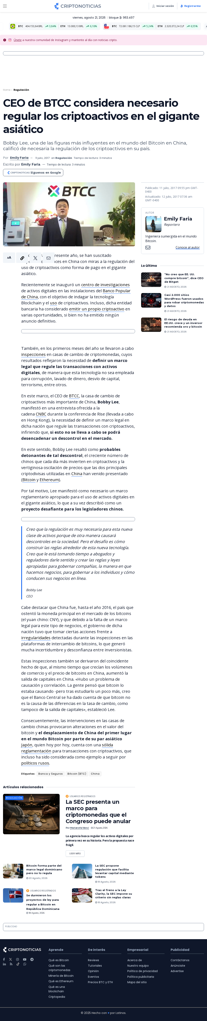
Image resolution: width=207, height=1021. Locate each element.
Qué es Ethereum (61, 981)
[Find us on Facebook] (4, 959)
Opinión (93, 971)
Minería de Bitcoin (61, 976)
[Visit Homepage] (77, 6)
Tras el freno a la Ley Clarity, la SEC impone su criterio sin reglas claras (113, 893)
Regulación (21, 90)
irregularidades (36, 637)
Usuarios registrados (82, 796)
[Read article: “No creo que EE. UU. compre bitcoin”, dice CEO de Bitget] (151, 279)
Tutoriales (95, 966)
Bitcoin (29, 479)
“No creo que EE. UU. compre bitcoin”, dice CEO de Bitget (184, 278)
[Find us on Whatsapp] (24, 964)
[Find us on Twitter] (10, 959)
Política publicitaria (140, 977)
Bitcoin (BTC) (77, 773)
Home (6, 90)
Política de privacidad (142, 971)
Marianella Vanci (79, 827)
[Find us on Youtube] (24, 959)
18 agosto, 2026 (106, 881)
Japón (26, 745)
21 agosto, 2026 (100, 827)
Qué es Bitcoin (59, 960)
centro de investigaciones (105, 284)
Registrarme (192, 6)
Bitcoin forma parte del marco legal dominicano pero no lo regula (44, 869)
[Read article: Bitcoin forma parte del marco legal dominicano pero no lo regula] (13, 871)
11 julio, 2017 (42, 158)
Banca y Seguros (50, 773)
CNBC (41, 414)
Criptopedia (57, 997)
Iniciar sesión (165, 6)
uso (53, 303)
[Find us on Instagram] (17, 959)
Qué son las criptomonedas (59, 968)
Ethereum (49, 479)
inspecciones (33, 354)
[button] (29, 257)
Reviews (93, 960)
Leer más (77, 852)
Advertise (177, 971)
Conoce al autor (188, 247)
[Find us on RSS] (11, 964)
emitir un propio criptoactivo (96, 309)
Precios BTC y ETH (100, 982)
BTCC (74, 396)
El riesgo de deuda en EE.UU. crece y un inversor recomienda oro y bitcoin (183, 323)
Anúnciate (178, 966)
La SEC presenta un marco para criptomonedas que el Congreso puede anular (98, 811)
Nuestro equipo (138, 966)
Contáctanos (180, 960)
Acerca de (134, 960)
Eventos (93, 977)
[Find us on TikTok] (18, 964)
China (76, 473)
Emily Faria (19, 158)
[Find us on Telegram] (32, 959)
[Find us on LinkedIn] (4, 964)
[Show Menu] (5, 6)
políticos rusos (35, 763)
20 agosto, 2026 (38, 878)
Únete (18, 40)
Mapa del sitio (137, 982)
